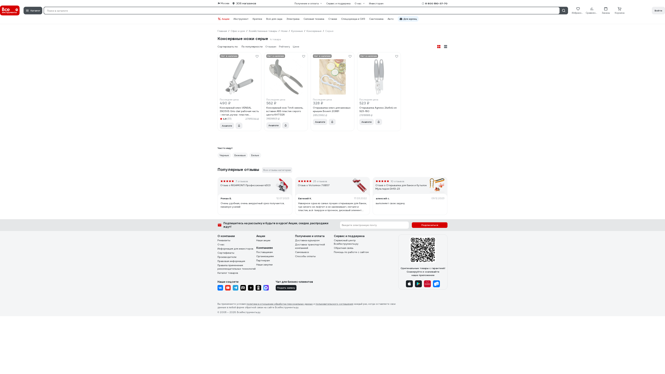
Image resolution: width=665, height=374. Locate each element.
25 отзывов (320, 181)
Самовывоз (302, 252)
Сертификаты (226, 252)
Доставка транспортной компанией (310, 246)
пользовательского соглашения (334, 303)
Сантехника (376, 18)
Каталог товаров (228, 272)
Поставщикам (264, 252)
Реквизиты (224, 240)
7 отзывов (242, 181)
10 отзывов (397, 181)
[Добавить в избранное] (257, 56)
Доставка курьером (307, 240)
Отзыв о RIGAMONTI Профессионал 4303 (245, 185)
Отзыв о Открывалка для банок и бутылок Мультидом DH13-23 (401, 187)
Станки (332, 18)
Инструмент (241, 18)
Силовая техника (314, 18)
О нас (221, 244)
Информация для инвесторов (235, 248)
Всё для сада (274, 18)
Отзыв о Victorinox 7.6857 (314, 185)
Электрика (292, 18)
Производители (227, 257)
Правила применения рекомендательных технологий (237, 267)
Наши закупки (264, 264)
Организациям (265, 256)
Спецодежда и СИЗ (353, 18)
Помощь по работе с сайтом (351, 252)
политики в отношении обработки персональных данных (279, 303)
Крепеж (257, 18)
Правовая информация (231, 261)
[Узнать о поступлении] (239, 126)
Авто (391, 18)
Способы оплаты (305, 256)
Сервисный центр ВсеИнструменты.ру (346, 242)
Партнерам (263, 260)
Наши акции (263, 240)
